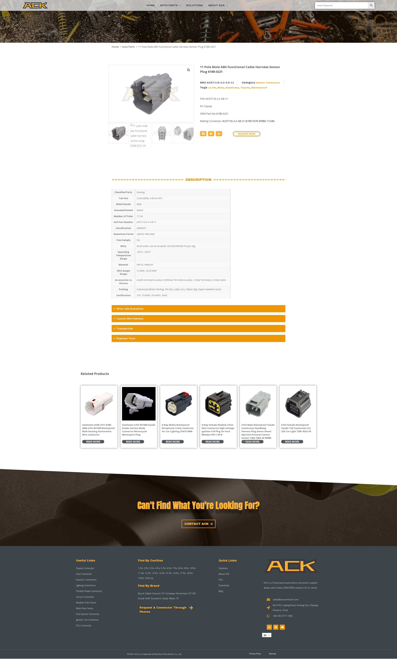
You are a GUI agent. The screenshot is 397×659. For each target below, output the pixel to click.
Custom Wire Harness (129, 318)
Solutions (194, 5)
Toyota (245, 87)
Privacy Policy (255, 653)
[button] (188, 70)
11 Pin (212, 87)
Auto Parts (169, 5)
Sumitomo (232, 87)
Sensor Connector (268, 82)
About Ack (216, 5)
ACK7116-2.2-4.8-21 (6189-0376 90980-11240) (248, 121)
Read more (93, 441)
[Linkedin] (269, 627)
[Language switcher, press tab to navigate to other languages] (266, 635)
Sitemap (272, 653)
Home (151, 5)
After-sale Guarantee (129, 308)
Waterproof (259, 87)
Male (221, 87)
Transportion (124, 328)
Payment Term (125, 338)
